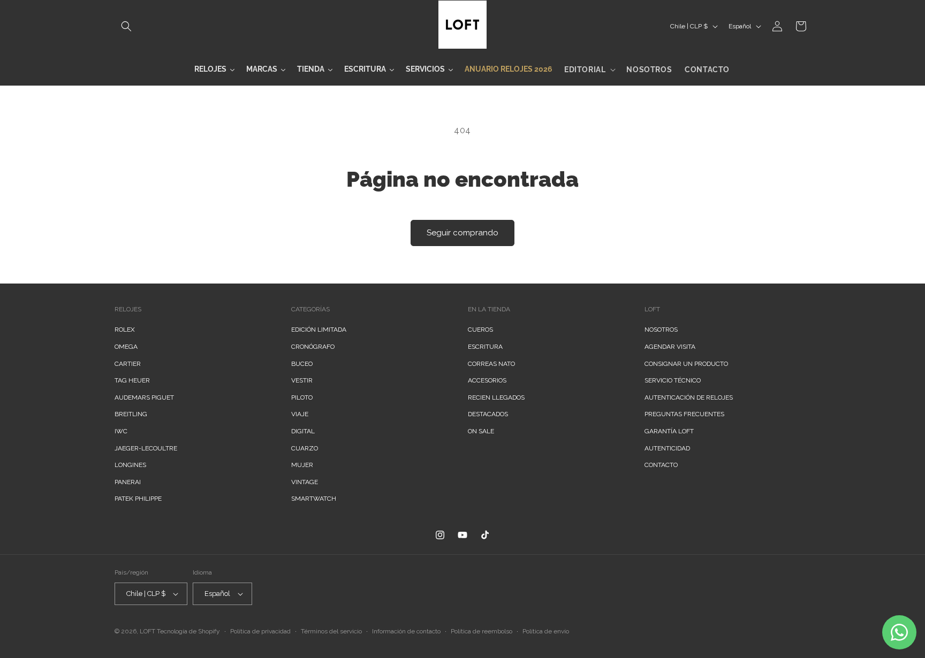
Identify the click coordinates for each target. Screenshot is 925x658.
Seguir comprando (462, 233)
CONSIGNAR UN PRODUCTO (686, 364)
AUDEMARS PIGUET (144, 397)
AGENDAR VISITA (670, 346)
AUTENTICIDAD (667, 448)
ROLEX (125, 329)
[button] (126, 26)
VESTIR (302, 380)
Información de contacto (406, 631)
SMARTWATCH (313, 498)
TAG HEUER (132, 380)
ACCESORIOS (487, 380)
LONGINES (130, 465)
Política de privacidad (260, 631)
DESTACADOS (488, 414)
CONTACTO (661, 465)
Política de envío (545, 631)
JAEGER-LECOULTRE (146, 448)
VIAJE (299, 414)
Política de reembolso (481, 631)
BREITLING (131, 414)
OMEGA (126, 346)
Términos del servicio (331, 631)
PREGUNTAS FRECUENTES (684, 414)
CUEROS (480, 329)
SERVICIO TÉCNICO (673, 380)
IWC (121, 431)
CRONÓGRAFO (313, 346)
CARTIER (128, 364)
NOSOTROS (661, 329)
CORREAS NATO (491, 364)
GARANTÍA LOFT (669, 431)
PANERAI (128, 482)
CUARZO (304, 448)
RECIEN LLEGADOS (496, 397)
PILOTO (302, 397)
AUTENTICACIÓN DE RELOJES (689, 397)
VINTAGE (304, 482)
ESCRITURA (485, 346)
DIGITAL (303, 431)
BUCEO (302, 364)
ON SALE (481, 431)
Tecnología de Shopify (188, 631)
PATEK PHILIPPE (138, 498)
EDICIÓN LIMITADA (318, 329)
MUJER (302, 465)
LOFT (147, 631)
